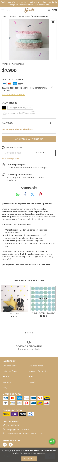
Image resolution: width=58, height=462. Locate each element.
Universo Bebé (10, 366)
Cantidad (7, 123)
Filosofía (33, 382)
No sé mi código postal (10, 159)
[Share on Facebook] (25, 194)
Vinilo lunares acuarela (43, 313)
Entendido (29, 459)
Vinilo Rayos (15, 314)
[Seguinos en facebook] (11, 445)
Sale (31, 376)
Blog (5, 387)
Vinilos (27, 16)
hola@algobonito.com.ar (17, 429)
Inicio (4, 16)
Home (6, 376)
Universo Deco (16, 16)
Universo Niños (36, 366)
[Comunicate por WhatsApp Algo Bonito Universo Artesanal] (52, 441)
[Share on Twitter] (32, 194)
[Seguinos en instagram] (5, 445)
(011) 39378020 (13, 425)
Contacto (7, 382)
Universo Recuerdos (38, 371)
